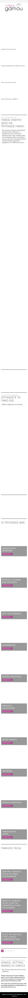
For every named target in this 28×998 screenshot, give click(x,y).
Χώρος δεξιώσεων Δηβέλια (9, 99)
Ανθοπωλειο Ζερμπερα (9, 549)
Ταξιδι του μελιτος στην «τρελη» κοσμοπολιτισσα (12, 936)
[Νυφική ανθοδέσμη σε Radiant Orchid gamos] (3, 68)
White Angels (9, 739)
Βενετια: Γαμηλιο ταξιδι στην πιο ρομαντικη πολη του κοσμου (11, 904)
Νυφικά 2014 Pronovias (8, 49)
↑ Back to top (14, 996)
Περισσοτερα (7, 554)
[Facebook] (22, 1)
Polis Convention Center (8, 82)
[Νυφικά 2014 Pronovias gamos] (5, 51)
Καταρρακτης (9, 645)
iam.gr (25, 994)
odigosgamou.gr (20, 994)
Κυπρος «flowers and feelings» (11, 580)
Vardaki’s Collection (8, 706)
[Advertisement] (14, 197)
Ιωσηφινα (7, 771)
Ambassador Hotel (9, 832)
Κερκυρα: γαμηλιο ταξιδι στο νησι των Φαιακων (11, 873)
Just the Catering (11, 613)
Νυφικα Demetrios (12, 802)
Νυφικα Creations (11, 676)
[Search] (3, 1)
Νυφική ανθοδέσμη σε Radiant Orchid (13, 66)
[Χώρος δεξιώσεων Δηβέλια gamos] (3, 101)
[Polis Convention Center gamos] (4, 84)
